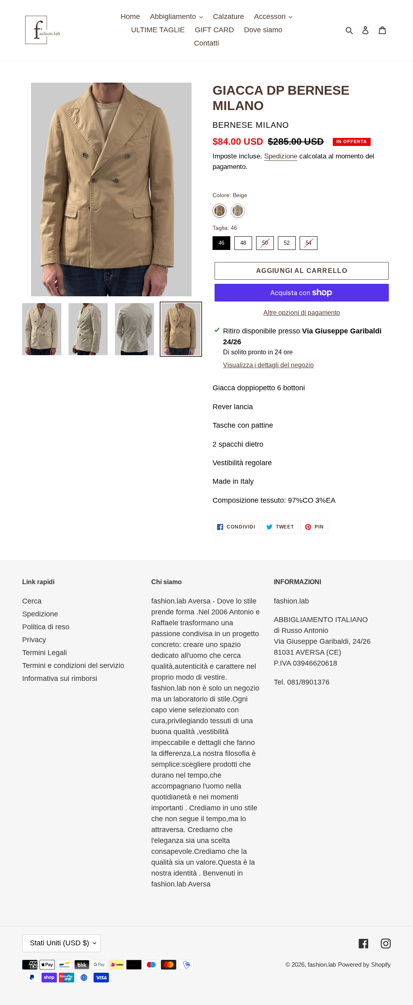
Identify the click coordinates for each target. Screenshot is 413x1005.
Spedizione (280, 156)
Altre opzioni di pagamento (301, 312)
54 (308, 241)
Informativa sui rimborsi (59, 678)
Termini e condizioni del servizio (73, 666)
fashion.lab (322, 964)
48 (243, 241)
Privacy (34, 640)
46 (221, 241)
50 (265, 241)
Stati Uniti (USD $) (59, 943)
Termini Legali (44, 653)
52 (287, 241)
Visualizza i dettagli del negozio (268, 365)
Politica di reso (45, 627)
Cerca (32, 601)
